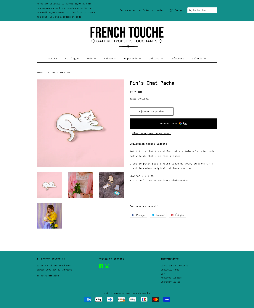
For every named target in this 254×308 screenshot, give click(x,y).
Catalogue (72, 58)
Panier (178, 10)
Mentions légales (171, 277)
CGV (163, 274)
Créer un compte (153, 10)
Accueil (41, 72)
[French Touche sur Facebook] (101, 266)
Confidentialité (170, 282)
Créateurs (177, 58)
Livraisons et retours (174, 265)
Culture (155, 58)
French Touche (141, 293)
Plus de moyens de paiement (151, 133)
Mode (90, 58)
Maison (109, 58)
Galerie (198, 58)
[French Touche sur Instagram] (107, 266)
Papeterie (131, 58)
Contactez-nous (170, 269)
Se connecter (128, 10)
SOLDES (52, 58)
